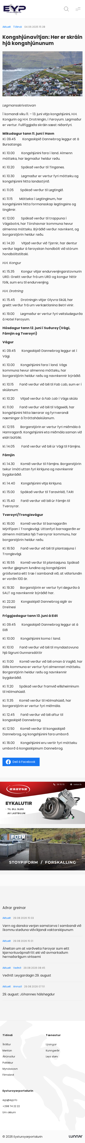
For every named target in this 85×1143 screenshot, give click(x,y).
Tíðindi (17, 27)
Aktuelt (6, 27)
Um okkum (9, 1112)
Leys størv (52, 1056)
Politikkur (7, 1062)
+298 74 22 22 (11, 1106)
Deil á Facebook (24, 762)
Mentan (7, 1050)
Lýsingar (51, 1044)
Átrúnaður (8, 1056)
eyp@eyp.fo (9, 1100)
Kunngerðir (52, 1050)
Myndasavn (10, 1069)
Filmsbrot (8, 1074)
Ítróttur (6, 1044)
